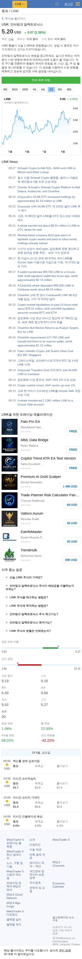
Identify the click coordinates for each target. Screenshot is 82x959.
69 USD (72, 504)
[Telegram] (61, 905)
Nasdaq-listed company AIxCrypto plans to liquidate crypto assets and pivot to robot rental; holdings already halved (47, 239)
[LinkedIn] (61, 911)
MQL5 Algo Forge (13, 904)
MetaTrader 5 (61, 839)
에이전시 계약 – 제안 (36, 864)
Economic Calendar (59, 885)
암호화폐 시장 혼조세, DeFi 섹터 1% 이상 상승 (47, 379)
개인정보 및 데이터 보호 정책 (36, 875)
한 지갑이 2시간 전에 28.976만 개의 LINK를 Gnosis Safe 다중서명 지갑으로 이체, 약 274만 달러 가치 (48, 262)
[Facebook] (55, 905)
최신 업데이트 (15, 855)
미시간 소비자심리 (24, 778)
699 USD (71, 560)
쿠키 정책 (65, 950)
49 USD (72, 523)
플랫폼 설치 (14, 919)
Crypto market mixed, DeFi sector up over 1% (46, 385)
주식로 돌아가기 (15, 18)
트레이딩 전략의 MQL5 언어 (14, 886)
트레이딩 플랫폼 (15, 843)
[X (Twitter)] (67, 905)
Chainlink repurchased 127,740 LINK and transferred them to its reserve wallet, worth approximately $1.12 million (45, 341)
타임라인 (35, 844)
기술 (11, 39)
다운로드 (15, 913)
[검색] (57, 4)
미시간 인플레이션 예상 (27, 816)
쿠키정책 (35, 882)
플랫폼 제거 (14, 924)
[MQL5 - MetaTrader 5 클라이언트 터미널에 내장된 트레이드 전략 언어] (6, 4)
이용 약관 (35, 849)
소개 (32, 839)
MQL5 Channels (58, 864)
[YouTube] (55, 911)
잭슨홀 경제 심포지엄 (26, 761)
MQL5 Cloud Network (14, 896)
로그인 (68, 3)
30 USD (72, 541)
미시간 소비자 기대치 (26, 797)
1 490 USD (70, 486)
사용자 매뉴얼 (15, 875)
